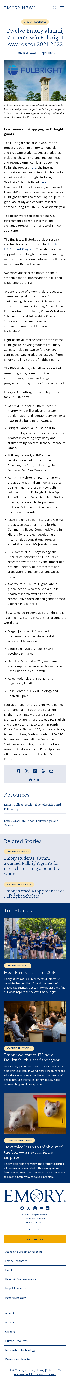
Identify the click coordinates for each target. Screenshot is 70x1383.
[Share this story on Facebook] (18, 771)
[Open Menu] (62, 8)
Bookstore (11, 1322)
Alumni (9, 1313)
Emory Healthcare (16, 1261)
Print (37, 779)
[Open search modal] (54, 8)
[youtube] (41, 1208)
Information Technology (20, 1350)
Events (9, 1270)
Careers (10, 1331)
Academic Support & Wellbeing (23, 1251)
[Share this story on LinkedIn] (35, 771)
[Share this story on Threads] (43, 771)
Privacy (41, 1370)
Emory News (20, 7)
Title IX (50, 1370)
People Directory (15, 1297)
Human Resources (16, 1341)
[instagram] (35, 1208)
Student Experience (35, 21)
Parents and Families (17, 1359)
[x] (28, 1208)
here (33, 167)
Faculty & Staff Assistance (20, 1279)
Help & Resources (16, 1288)
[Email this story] (51, 771)
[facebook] (22, 1208)
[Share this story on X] (27, 771)
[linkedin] (48, 1208)
